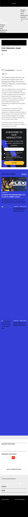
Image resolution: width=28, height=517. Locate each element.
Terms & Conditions (20, 499)
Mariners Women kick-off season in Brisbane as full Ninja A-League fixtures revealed (19, 324)
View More (24, 174)
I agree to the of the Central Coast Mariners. (13, 153)
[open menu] (1, 20)
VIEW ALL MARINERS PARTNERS (14, 469)
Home (3, 46)
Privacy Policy (16, 152)
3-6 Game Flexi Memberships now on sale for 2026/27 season (13, 196)
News (7, 46)
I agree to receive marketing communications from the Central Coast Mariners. (13, 157)
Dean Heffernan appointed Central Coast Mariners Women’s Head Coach (19, 210)
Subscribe (14, 162)
